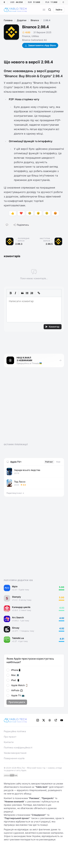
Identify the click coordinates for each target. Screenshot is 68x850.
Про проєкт (10, 736)
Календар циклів (21, 607)
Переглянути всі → (15, 493)
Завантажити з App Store (42, 45)
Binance (35, 20)
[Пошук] (49, 9)
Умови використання (15, 753)
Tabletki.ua (18, 638)
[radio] (7, 670)
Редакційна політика (15, 731)
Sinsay (15, 627)
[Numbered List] (31, 293)
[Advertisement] (27, 408)
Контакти (8, 742)
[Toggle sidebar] (44, 10)
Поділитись (23, 224)
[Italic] (15, 293)
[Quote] (22, 293)
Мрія (14, 586)
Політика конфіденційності (18, 747)
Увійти (59, 9)
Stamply (16, 596)
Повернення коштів (14, 758)
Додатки (21, 20)
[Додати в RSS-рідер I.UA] (11, 775)
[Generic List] (27, 293)
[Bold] (10, 293)
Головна (8, 20)
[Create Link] (38, 293)
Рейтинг (49, 462)
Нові (58, 462)
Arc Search (18, 617)
